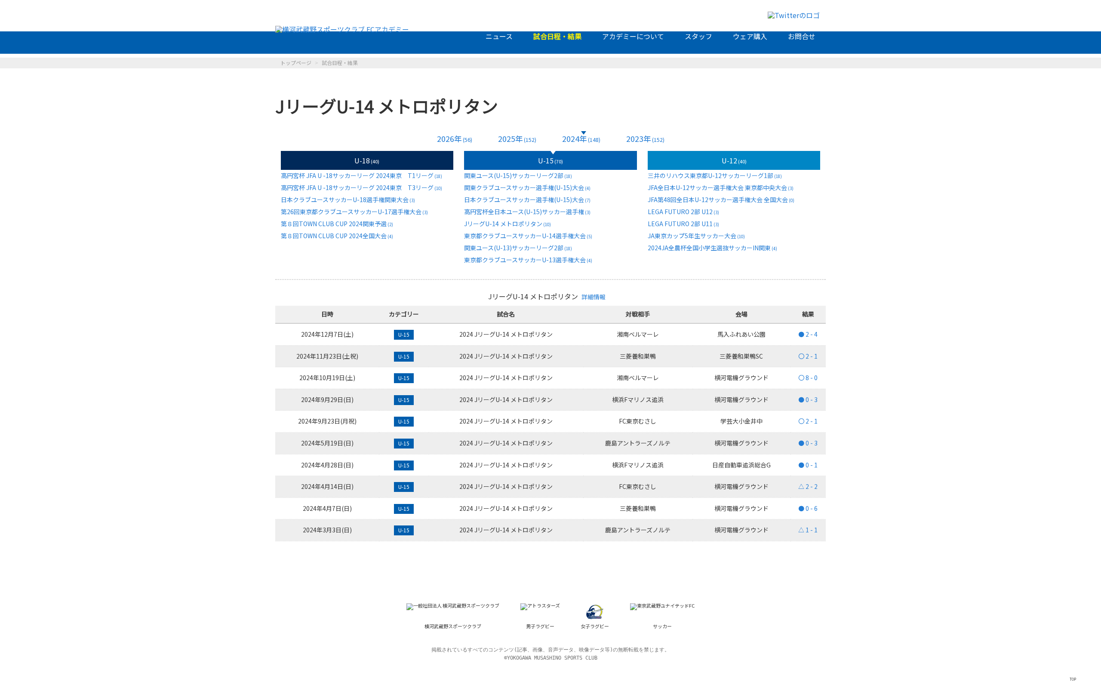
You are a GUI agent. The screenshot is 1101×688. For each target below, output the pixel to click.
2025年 (517, 139)
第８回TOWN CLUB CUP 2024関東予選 (337, 223)
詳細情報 (593, 296)
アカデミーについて (633, 36)
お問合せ (801, 36)
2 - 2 (808, 486)
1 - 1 (808, 529)
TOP (1073, 679)
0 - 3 (808, 399)
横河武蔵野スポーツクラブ (452, 626)
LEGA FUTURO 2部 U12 (683, 211)
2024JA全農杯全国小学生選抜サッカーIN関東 (712, 247)
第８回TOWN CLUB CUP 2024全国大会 (337, 235)
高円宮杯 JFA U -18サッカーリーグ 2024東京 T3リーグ (361, 187)
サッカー (662, 626)
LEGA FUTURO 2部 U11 (683, 223)
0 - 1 (808, 465)
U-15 (550, 160)
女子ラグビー (595, 626)
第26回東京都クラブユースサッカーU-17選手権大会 (354, 211)
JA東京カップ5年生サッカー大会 (696, 235)
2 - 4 (808, 334)
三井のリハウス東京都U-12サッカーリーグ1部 (715, 175)
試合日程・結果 (557, 36)
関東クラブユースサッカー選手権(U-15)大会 (527, 187)
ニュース (499, 36)
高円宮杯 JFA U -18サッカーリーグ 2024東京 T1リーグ (361, 175)
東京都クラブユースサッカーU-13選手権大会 (528, 259)
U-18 (366, 160)
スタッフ (698, 36)
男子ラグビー (540, 626)
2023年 (645, 139)
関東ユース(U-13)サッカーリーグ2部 (518, 247)
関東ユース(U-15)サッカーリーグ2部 (518, 175)
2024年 (581, 139)
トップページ (295, 62)
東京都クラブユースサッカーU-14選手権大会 (528, 235)
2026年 (454, 139)
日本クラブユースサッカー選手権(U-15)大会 (527, 199)
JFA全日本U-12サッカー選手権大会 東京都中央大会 (720, 187)
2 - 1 (808, 356)
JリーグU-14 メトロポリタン (507, 223)
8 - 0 (808, 377)
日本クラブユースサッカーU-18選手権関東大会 (348, 199)
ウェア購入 (750, 36)
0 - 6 (808, 508)
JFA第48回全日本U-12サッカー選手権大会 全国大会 (721, 199)
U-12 (734, 160)
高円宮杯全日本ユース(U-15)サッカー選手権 (527, 211)
